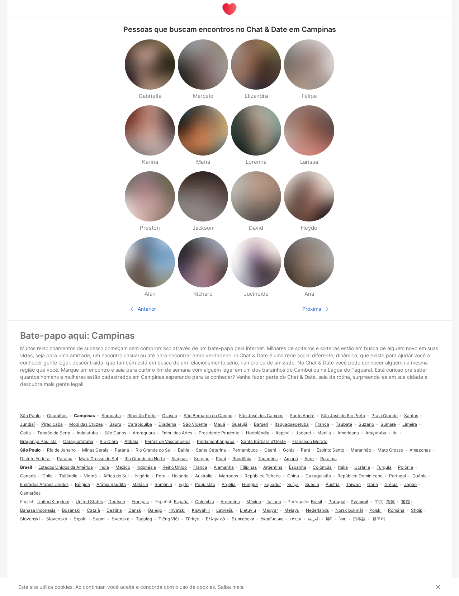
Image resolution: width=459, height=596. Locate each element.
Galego (155, 510)
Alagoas (179, 458)
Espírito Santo (330, 450)
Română (396, 510)
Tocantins (268, 458)
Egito (184, 484)
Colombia (204, 501)
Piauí (221, 458)
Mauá (219, 424)
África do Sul (116, 475)
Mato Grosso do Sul (98, 458)
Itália (343, 467)
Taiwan (353, 484)
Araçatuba (375, 432)
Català (93, 510)
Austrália (204, 475)
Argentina (230, 501)
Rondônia (241, 458)
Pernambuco (245, 450)
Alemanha (224, 467)
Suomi (99, 518)
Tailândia (68, 475)
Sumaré (388, 424)
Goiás (288, 450)
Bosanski (71, 510)
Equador (272, 484)
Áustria (333, 484)
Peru (160, 475)
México (253, 501)
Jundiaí (27, 424)
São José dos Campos (261, 415)
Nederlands (317, 510)
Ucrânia (362, 467)
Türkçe (192, 518)
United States (89, 501)
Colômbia (322, 467)
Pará (305, 450)
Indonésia (146, 467)
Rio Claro (109, 441)
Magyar (270, 510)
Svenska (120, 518)
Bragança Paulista (38, 441)
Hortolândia (257, 432)
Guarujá (239, 424)
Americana (348, 432)
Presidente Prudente (219, 432)
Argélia (229, 484)
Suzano (366, 424)
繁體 (405, 501)
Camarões (30, 493)
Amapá (291, 458)
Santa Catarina (211, 450)
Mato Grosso (390, 450)
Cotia (25, 432)
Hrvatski (177, 510)
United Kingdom (53, 501)
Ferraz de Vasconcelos (167, 441)
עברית (295, 518)
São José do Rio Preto (343, 415)
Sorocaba (111, 415)
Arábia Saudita (111, 484)
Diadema (167, 424)
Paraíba (64, 458)
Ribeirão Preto (141, 415)
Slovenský (56, 518)
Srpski (80, 518)
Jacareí (303, 432)
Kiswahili (201, 510)
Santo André (302, 415)
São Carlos (115, 432)
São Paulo (30, 415)
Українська (272, 518)
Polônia (405, 467)
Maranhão (361, 450)
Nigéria (142, 475)
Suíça (293, 484)
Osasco (169, 415)
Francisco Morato (309, 441)
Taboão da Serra (53, 432)
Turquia (384, 467)
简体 (390, 501)
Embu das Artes (176, 432)
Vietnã (90, 475)
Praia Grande (385, 415)
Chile (47, 475)
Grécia (391, 484)
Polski (375, 510)
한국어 (378, 518)
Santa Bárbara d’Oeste (263, 441)
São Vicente (195, 424)
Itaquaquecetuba (292, 424)
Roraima (328, 458)
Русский (359, 501)
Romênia (163, 484)
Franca (322, 424)
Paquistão (205, 484)
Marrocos (228, 475)
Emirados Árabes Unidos (44, 484)
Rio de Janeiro (61, 450)
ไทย (342, 518)
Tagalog (144, 518)
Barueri (261, 424)
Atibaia (131, 441)
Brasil (316, 501)
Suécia (312, 484)
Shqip (416, 510)
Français (140, 501)
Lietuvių (248, 510)
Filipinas (248, 467)
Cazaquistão (318, 475)
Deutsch (116, 501)
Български (243, 518)
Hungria (250, 484)
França (200, 467)
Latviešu (224, 510)
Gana (372, 484)
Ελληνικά (215, 518)
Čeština (114, 510)
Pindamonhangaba (216, 441)
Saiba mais (230, 587)
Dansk (134, 510)
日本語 (359, 518)
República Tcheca (263, 475)
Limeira (409, 424)
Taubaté (344, 424)
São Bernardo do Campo (208, 415)
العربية (314, 518)
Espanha (297, 467)
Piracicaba (52, 424)
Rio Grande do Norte (144, 458)
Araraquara (144, 432)
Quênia (419, 475)
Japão (410, 484)
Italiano (273, 501)
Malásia (140, 484)
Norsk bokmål (349, 510)
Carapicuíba (140, 424)
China (293, 475)
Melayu (291, 510)
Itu (395, 432)
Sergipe (201, 458)
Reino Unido (174, 467)
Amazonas (420, 450)
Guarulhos (57, 415)
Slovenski (30, 518)
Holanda (180, 475)
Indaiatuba (87, 432)
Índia (104, 467)
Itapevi (282, 432)
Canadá (28, 475)
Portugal (336, 501)
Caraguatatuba (78, 441)
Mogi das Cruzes (86, 424)
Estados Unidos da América (65, 467)
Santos (411, 415)
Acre (309, 458)
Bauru (115, 424)
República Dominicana (360, 475)
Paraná (122, 450)
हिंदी (329, 518)
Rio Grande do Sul (153, 450)
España (181, 501)
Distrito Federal (35, 458)
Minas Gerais (95, 450)
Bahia (183, 450)
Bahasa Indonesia (38, 510)
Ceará (270, 450)
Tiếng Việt (168, 518)
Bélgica (82, 484)
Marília (324, 432)
